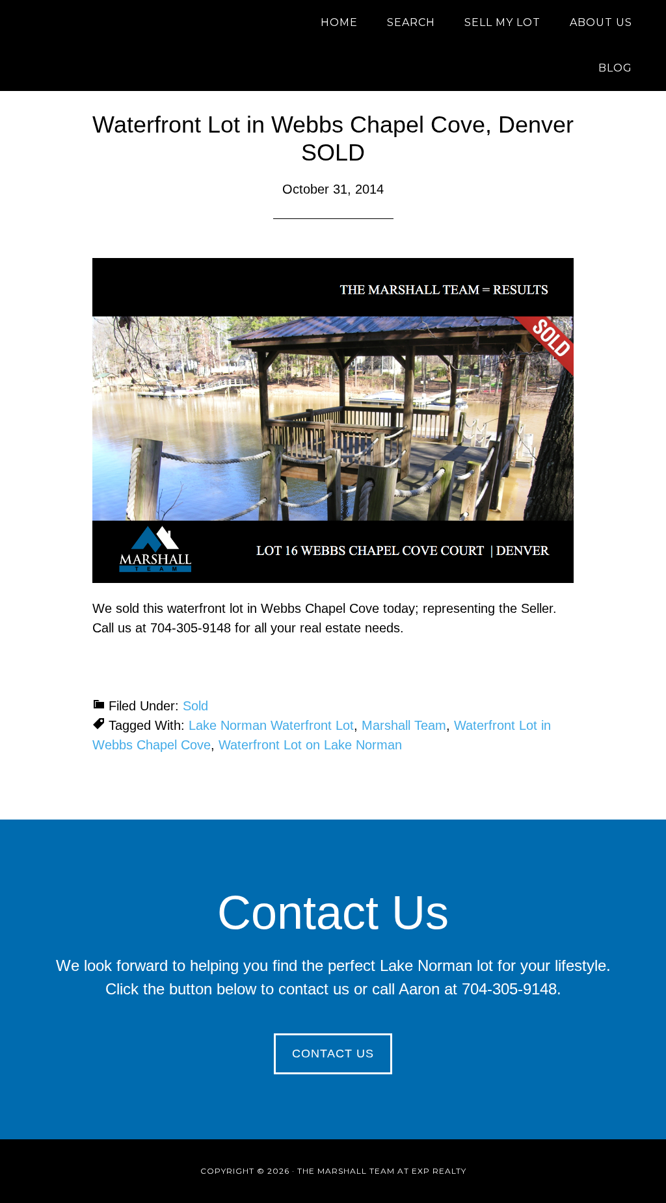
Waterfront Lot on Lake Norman (310, 745)
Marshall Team (404, 725)
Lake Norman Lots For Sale (138, 22)
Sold (195, 706)
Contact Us (333, 1053)
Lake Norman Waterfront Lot (271, 725)
